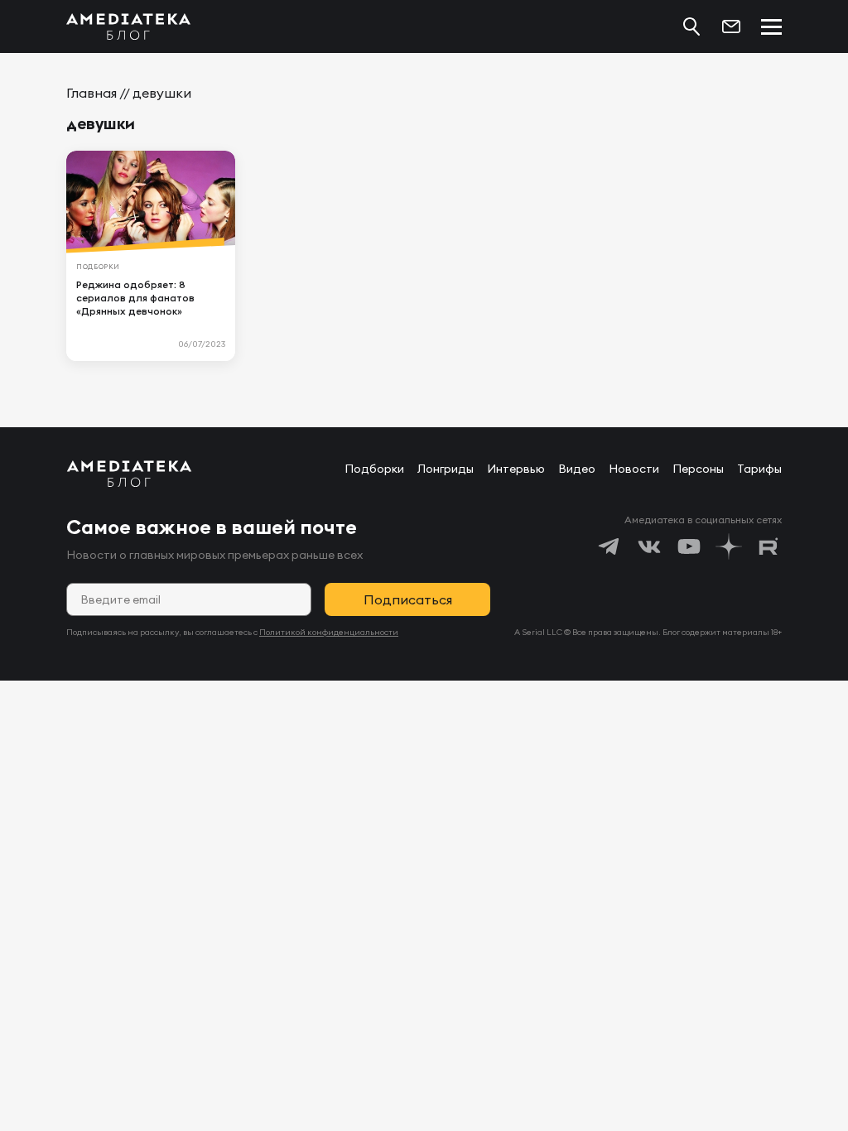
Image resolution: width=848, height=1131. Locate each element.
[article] (150, 256)
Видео (576, 468)
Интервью (516, 468)
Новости (634, 468)
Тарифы (759, 468)
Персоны (698, 468)
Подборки (374, 468)
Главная (91, 92)
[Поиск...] (691, 26)
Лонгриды (445, 468)
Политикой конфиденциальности (328, 632)
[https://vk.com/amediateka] (649, 546)
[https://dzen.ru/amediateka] (729, 546)
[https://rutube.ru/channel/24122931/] (768, 546)
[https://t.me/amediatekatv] (609, 546)
